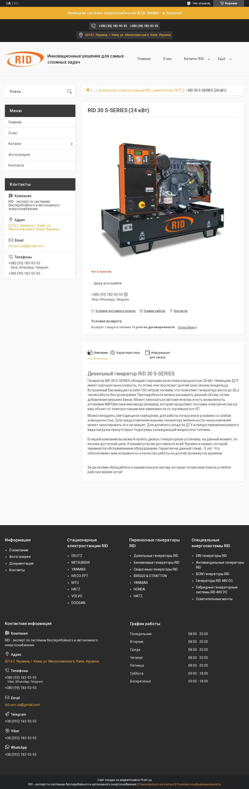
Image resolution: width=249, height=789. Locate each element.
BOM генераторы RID (212, 574)
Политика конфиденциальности (199, 784)
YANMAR (78, 569)
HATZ (75, 589)
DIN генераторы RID (211, 556)
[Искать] (69, 91)
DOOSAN (78, 603)
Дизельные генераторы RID (156, 556)
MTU (75, 583)
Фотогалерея (19, 155)
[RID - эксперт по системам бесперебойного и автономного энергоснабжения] (24, 59)
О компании (18, 550)
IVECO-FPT (79, 576)
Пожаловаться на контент (156, 784)
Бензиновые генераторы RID (156, 562)
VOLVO (76, 596)
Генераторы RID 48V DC (214, 581)
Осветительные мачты (214, 599)
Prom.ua (146, 780)
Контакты (16, 165)
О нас (167, 59)
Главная (144, 59)
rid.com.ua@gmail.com (26, 246)
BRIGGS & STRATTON (150, 576)
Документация (21, 563)
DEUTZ (76, 556)
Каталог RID (194, 59)
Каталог (15, 144)
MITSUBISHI (80, 562)
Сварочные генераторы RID (156, 569)
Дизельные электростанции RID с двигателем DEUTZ (142, 90)
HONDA (139, 589)
